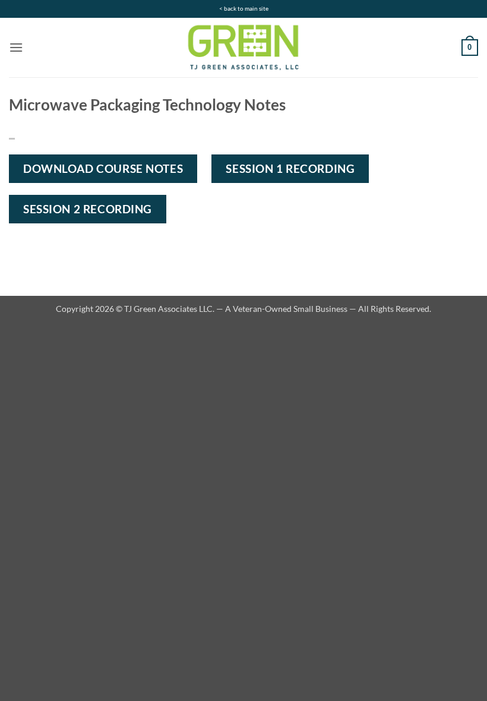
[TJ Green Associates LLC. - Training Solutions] (243, 47)
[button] (16, 47)
